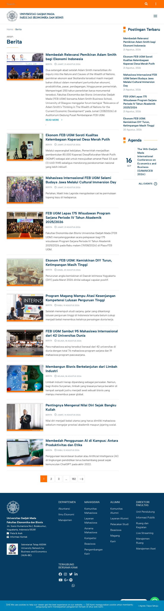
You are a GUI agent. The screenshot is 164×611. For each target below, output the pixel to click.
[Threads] (77, 580)
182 (74, 478)
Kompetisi (90, 538)
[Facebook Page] (61, 574)
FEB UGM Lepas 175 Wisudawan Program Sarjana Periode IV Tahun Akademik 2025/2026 (78, 217)
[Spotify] (71, 580)
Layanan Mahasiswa (90, 520)
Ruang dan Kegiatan (142, 525)
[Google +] (66, 580)
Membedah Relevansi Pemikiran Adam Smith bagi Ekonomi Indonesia (139, 42)
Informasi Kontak (18, 537)
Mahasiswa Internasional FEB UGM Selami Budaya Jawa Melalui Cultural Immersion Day (140, 80)
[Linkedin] (77, 574)
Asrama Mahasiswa (90, 530)
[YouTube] (61, 580)
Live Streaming (144, 533)
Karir (113, 541)
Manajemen (65, 520)
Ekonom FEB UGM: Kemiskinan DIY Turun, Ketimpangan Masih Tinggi (138, 122)
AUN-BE (26, 555)
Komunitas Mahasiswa (90, 510)
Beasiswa (89, 543)
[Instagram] (66, 574)
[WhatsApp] (74, 586)
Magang (115, 535)
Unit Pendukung (145, 511)
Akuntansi (64, 508)
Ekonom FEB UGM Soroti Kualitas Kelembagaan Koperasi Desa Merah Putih (139, 60)
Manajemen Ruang (143, 540)
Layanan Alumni (119, 518)
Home (10, 29)
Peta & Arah (15, 533)
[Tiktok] (63, 586)
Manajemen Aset (146, 548)
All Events (145, 183)
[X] (71, 574)
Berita (49, 64)
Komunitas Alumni (116, 510)
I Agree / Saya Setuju (148, 606)
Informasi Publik (145, 517)
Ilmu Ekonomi (66, 514)
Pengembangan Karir (93, 551)
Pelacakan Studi (119, 524)
